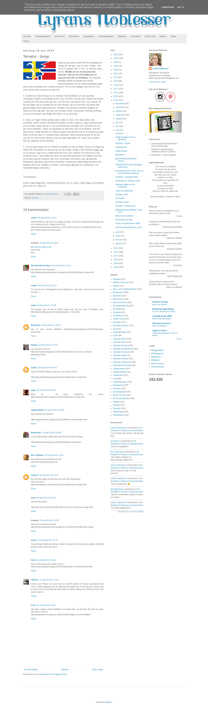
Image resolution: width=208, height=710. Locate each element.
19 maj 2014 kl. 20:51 (49, 243)
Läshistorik (135, 36)
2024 (115, 62)
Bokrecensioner (120, 302)
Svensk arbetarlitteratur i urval (128, 227)
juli (117, 122)
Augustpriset (88, 36)
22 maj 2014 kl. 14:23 (48, 580)
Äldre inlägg (97, 669)
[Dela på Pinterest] (78, 194)
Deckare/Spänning (121, 306)
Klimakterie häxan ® (161, 323)
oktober (119, 111)
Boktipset (155, 360)
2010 (115, 260)
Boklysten (35, 325)
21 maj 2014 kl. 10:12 (46, 560)
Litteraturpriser (119, 368)
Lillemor (34, 580)
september (121, 115)
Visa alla (179, 339)
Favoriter (27, 36)
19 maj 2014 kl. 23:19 (50, 325)
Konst (115, 329)
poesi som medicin (159, 304)
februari (119, 240)
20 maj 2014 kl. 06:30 (46, 390)
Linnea (34, 285)
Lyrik (115, 379)
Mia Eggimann (116, 489)
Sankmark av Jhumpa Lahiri (127, 181)
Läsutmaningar (119, 382)
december (120, 103)
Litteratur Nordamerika (123, 349)
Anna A (34, 540)
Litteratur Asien (119, 342)
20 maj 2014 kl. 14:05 (49, 520)
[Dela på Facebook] (75, 194)
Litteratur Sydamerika (122, 362)
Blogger (108, 702)
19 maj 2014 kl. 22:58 (46, 305)
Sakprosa (117, 402)
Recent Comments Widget (134, 512)
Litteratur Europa (120, 345)
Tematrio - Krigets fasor (125, 206)
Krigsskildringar (120, 332)
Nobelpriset (74, 36)
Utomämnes (118, 415)
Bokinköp (117, 296)
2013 (115, 248)
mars (118, 236)
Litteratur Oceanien (121, 352)
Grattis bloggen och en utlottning (125, 138)
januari (119, 243)
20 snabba (120, 198)
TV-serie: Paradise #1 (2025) (163, 312)
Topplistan (122, 36)
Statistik (116, 405)
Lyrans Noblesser (118, 428)
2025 (115, 58)
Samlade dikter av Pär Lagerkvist (125, 185)
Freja (33, 605)
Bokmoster (36, 432)
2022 (115, 70)
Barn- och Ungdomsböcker (125, 289)
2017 (115, 89)
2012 (115, 252)
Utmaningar (118, 411)
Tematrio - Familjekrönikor (126, 177)
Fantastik (117, 312)
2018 (115, 85)
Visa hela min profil (157, 82)
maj (117, 130)
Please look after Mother (161, 319)
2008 (115, 267)
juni (117, 126)
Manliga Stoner (122, 202)
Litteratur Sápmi (120, 355)
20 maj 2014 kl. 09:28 (54, 410)
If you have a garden (124, 216)
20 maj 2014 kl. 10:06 (51, 432)
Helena (34, 345)
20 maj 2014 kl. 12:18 (53, 455)
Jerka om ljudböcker (124, 191)
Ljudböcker (118, 375)
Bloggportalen (157, 350)
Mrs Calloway (37, 455)
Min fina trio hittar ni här (41, 247)
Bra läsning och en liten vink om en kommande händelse (129, 172)
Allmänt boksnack (121, 282)
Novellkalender (119, 392)
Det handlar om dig (123, 220)
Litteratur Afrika (119, 339)
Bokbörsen (156, 357)
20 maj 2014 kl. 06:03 (47, 367)
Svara (33, 234)
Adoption (117, 279)
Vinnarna (119, 133)
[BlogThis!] (68, 194)
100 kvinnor (59, 36)
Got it (180, 7)
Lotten (34, 218)
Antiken (163, 36)
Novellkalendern (106, 36)
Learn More (168, 7)
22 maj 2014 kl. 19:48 (46, 605)
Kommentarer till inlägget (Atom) (53, 674)
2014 (115, 100)
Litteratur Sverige (120, 359)
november (120, 107)
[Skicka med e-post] (65, 194)
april (118, 232)
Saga (33, 390)
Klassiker (117, 322)
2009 (115, 263)
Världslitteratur (157, 367)
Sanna (34, 367)
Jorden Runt (150, 36)
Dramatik (117, 309)
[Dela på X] (71, 194)
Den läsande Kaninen (41, 265)
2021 (115, 73)
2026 (115, 54)
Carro (33, 560)
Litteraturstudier (120, 372)
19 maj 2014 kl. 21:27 (47, 285)
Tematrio (35, 198)
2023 (115, 66)
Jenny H (35, 475)
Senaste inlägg (30, 669)
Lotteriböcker (121, 147)
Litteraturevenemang (122, 365)
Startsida (65, 669)
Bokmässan (118, 299)
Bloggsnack (118, 292)
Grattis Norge (121, 151)
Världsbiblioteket (42, 36)
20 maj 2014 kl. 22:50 (48, 540)
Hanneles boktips (160, 302)
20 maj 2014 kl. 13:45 (46, 498)
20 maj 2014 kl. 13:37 (48, 475)
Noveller (116, 388)
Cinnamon (115, 441)
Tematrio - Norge (122, 143)
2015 (115, 96)
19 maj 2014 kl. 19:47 (47, 218)
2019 (115, 81)
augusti (119, 118)
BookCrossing (157, 363)
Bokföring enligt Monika (163, 309)
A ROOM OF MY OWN (162, 316)
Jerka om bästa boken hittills (127, 223)
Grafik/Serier (118, 315)
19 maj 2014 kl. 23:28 (47, 345)
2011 (115, 256)
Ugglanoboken (37, 410)
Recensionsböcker (121, 398)
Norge (26, 41)
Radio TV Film (119, 395)
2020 (115, 77)
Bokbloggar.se (157, 353)
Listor (115, 335)
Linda (33, 305)
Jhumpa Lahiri (121, 194)
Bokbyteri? (120, 155)
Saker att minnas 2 (159, 326)
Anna (33, 498)
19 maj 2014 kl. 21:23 (61, 265)
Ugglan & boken (159, 330)
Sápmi (173, 36)
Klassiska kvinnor (120, 325)
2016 (115, 92)
